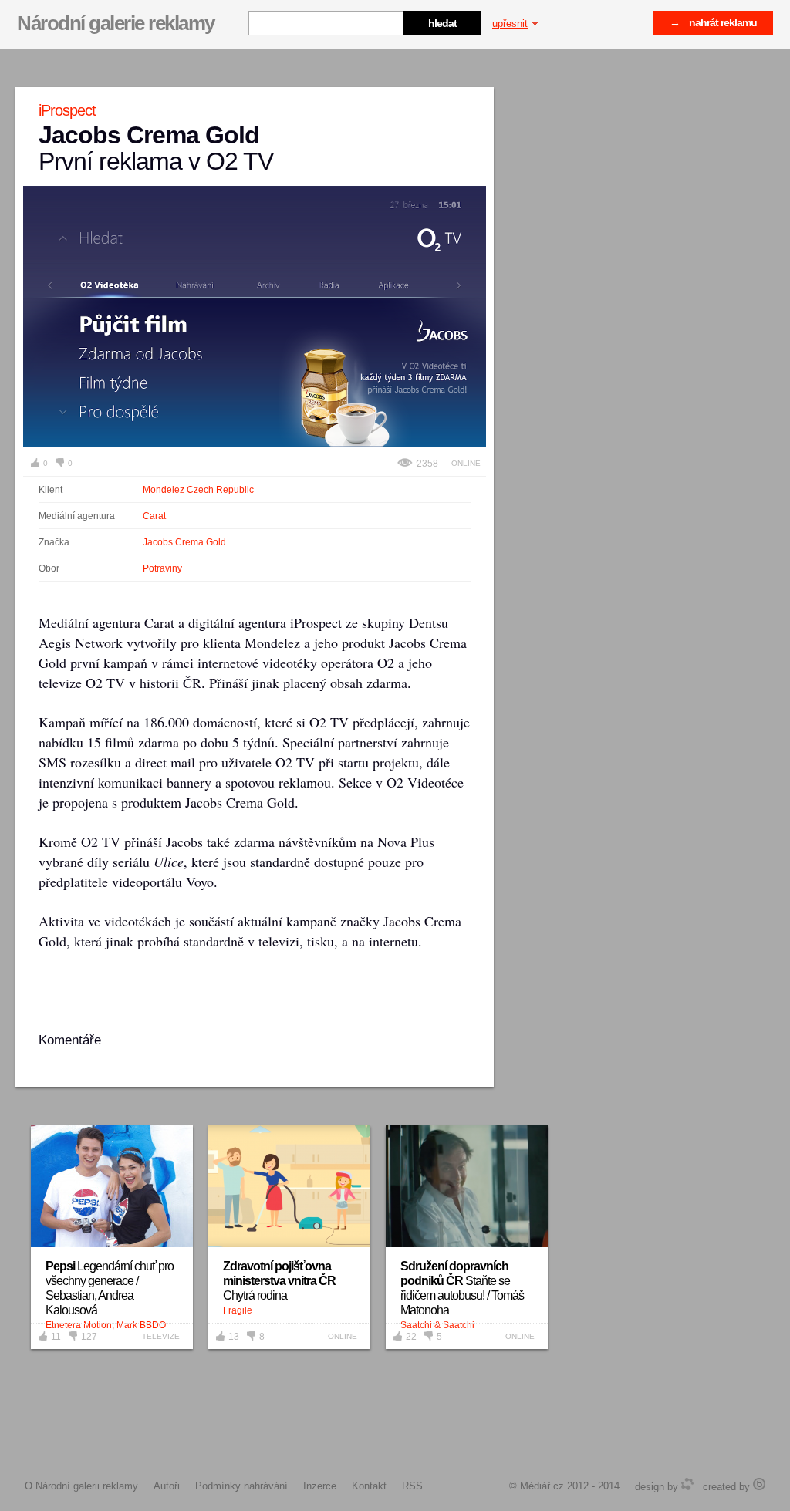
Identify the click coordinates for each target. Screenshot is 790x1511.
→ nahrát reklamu (713, 22)
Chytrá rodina (279, 1281)
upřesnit (510, 23)
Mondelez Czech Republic (198, 489)
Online (466, 463)
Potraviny (162, 568)
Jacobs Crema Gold (184, 542)
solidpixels (759, 1484)
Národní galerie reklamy (115, 23)
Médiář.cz (542, 1486)
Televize (161, 1336)
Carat (154, 516)
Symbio (687, 1484)
